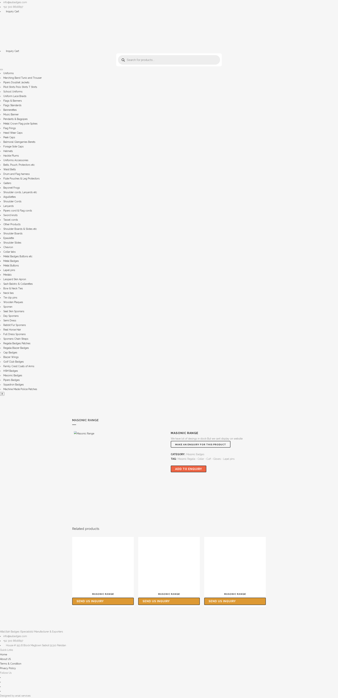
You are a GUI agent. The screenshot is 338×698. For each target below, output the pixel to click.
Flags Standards (12, 105)
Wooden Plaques (13, 302)
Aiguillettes (9, 196)
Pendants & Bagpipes (15, 119)
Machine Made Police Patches (20, 389)
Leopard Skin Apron (14, 279)
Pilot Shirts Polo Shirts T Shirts (20, 87)
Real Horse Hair (12, 329)
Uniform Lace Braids (14, 96)
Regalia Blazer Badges (16, 348)
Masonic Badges (12, 375)
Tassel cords (10, 219)
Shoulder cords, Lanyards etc (20, 192)
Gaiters (7, 183)
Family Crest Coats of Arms (18, 366)
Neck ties (8, 293)
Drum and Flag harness (16, 174)
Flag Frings (9, 128)
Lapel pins (9, 270)
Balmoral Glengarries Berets (19, 142)
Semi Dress (9, 320)
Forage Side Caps (13, 146)
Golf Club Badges (13, 361)
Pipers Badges (11, 380)
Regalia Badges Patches (16, 343)
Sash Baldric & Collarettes (18, 283)
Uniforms (8, 73)
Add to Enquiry (188, 469)
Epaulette (8, 238)
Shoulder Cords (12, 201)
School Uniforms (13, 91)
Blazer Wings (11, 357)
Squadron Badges (13, 384)
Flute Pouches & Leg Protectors (21, 178)
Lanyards (8, 206)
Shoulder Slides (12, 242)
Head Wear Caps (13, 132)
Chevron (8, 247)
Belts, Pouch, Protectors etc (19, 164)
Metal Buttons (11, 265)
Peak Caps (9, 137)
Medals (7, 274)
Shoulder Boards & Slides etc (20, 229)
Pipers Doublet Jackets (16, 82)
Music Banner (11, 114)
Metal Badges (11, 261)
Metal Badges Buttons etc (17, 256)
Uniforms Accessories (15, 160)
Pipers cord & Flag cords (17, 210)
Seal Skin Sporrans (13, 311)
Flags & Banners (12, 100)
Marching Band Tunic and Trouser (22, 77)
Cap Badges (10, 352)
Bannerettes (10, 109)
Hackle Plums (11, 155)
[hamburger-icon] (1, 69)
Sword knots (10, 215)
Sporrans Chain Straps (15, 338)
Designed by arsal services (15, 695)
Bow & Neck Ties (13, 288)
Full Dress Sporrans (14, 334)
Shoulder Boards (13, 233)
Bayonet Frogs (11, 187)
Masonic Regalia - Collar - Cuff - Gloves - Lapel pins (206, 458)
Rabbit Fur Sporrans (14, 325)
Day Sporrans (11, 315)
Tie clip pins (10, 297)
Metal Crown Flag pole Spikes (20, 123)
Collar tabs (9, 251)
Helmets (8, 151)
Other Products (12, 224)
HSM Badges (10, 370)
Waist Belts (9, 169)
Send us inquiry (90, 601)
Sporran (7, 306)
